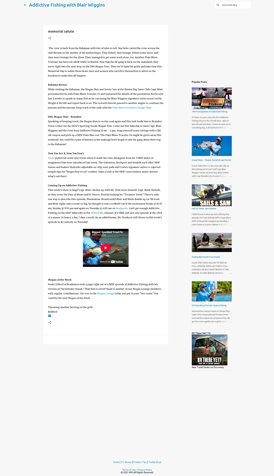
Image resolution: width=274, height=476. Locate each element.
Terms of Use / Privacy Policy (137, 470)
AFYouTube (97, 212)
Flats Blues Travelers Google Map (131, 107)
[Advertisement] (183, 123)
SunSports (122, 208)
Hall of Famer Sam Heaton (204, 208)
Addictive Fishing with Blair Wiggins (67, 4)
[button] (49, 38)
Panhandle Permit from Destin (206, 257)
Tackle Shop (155, 462)
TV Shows (126, 462)
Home (116, 462)
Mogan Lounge (105, 293)
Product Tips (140, 462)
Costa (51, 158)
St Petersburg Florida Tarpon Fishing (209, 305)
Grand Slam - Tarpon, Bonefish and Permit (211, 160)
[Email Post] (49, 317)
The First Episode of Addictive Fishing (209, 111)
